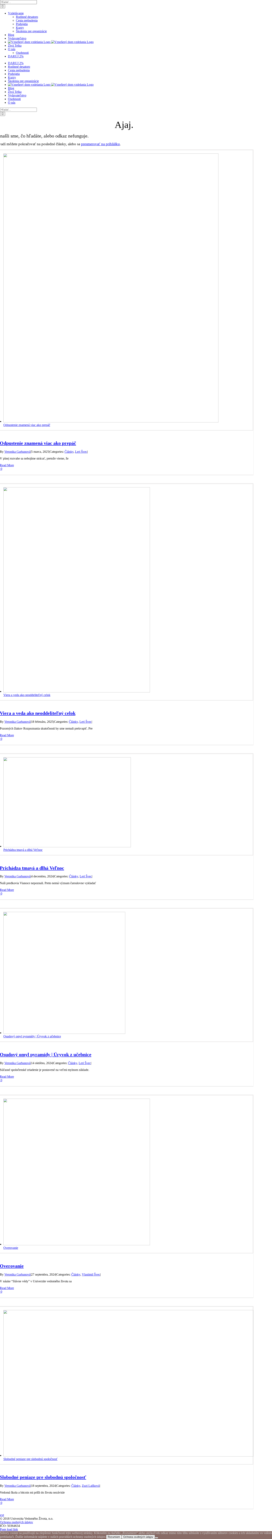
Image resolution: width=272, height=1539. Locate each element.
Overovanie (10, 1247)
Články (69, 451)
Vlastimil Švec (91, 1274)
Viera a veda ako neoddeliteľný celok (26, 695)
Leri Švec (81, 451)
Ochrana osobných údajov (16, 1522)
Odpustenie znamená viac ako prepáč (26, 425)
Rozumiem (114, 1536)
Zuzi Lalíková (91, 1485)
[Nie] (156, 1537)
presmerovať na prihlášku (100, 144)
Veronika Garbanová (17, 451)
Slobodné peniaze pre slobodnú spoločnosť (30, 1459)
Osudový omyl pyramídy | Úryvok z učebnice (32, 1036)
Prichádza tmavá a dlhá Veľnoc (23, 850)
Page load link (9, 1529)
